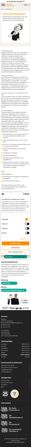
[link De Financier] (15, 423)
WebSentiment (21, 442)
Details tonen (23, 238)
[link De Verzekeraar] (15, 416)
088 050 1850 (6, 283)
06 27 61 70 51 (6, 327)
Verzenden (9, 257)
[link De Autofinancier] (15, 409)
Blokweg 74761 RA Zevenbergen (7, 320)
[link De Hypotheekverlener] (15, 430)
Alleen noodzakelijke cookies (15, 252)
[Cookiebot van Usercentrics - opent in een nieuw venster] (23, 194)
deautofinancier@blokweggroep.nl (13, 290)
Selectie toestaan (15, 247)
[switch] (27, 224)
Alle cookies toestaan (15, 243)
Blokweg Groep (15, 440)
